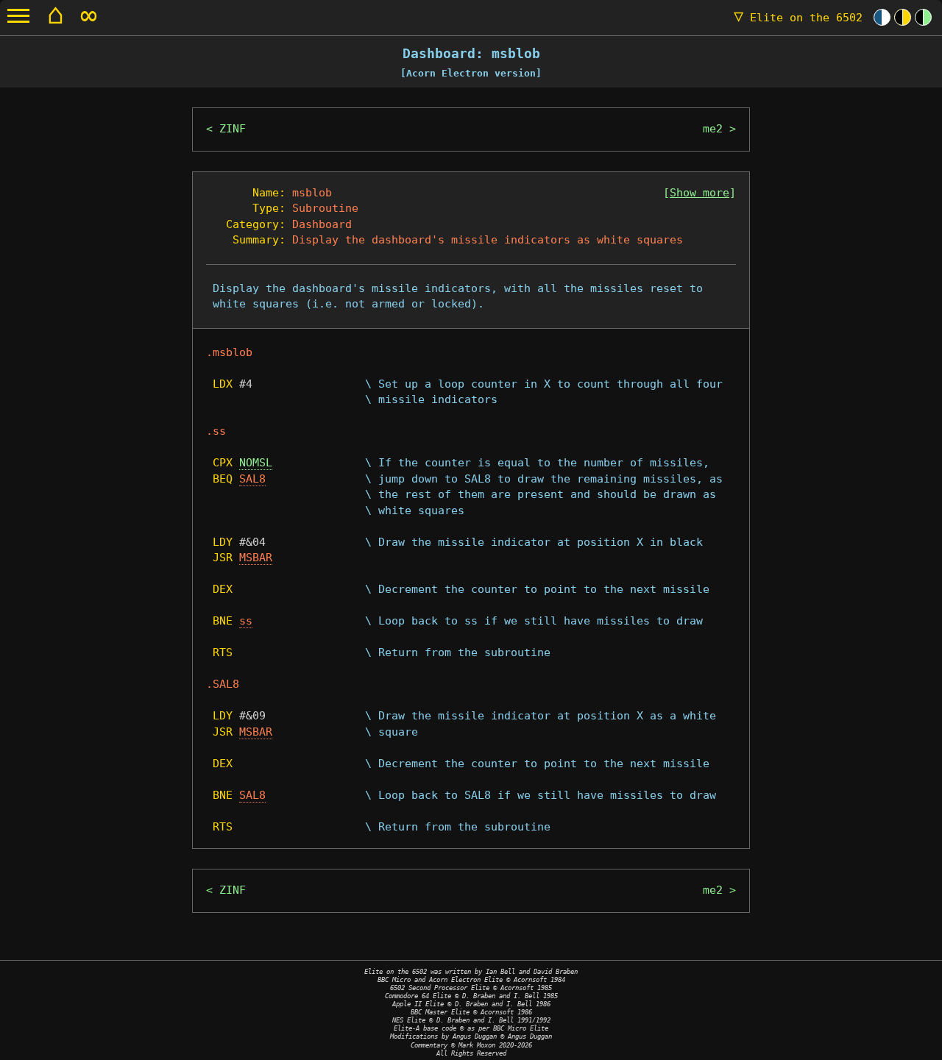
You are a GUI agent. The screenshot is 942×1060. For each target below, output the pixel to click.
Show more (699, 192)
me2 (713, 128)
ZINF (232, 128)
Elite (798, 17)
